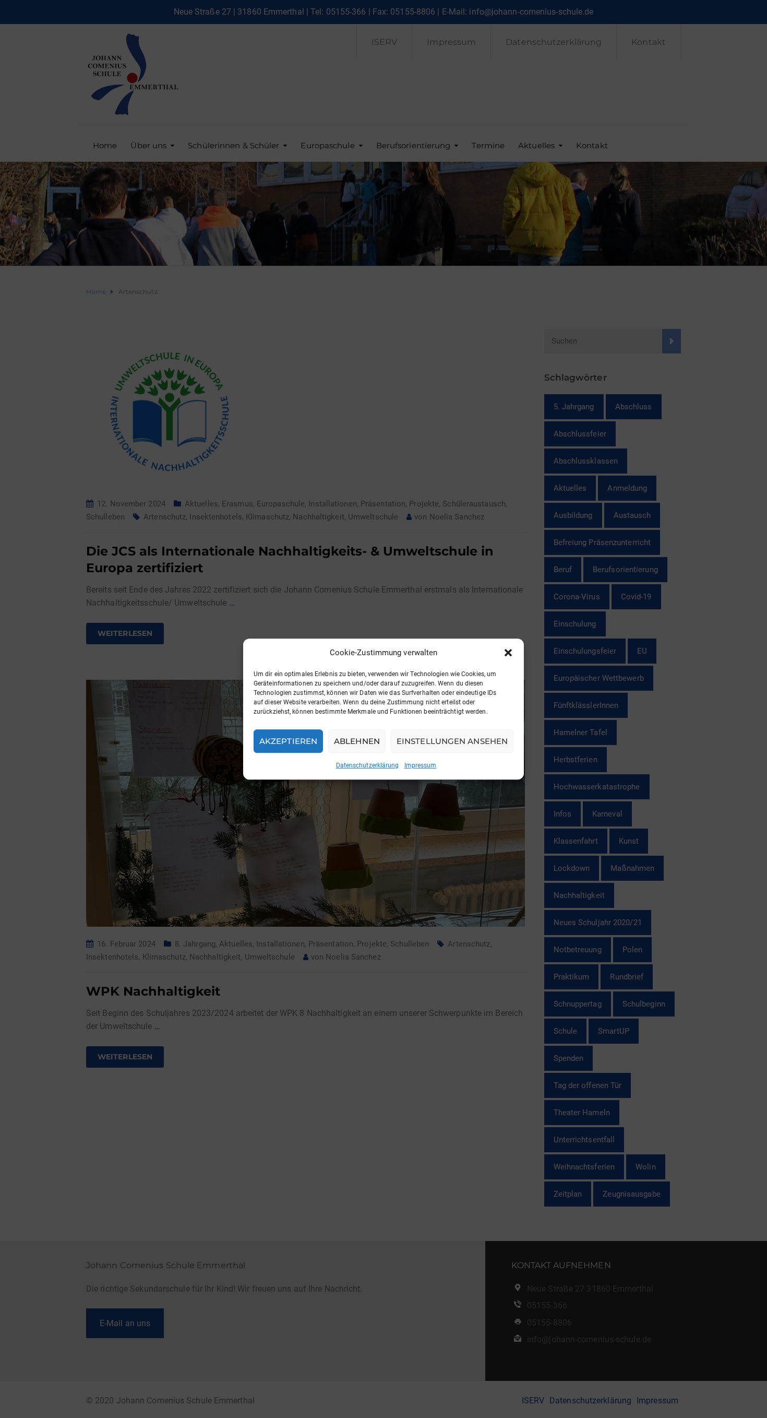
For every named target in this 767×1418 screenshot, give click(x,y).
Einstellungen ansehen (452, 741)
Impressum (420, 765)
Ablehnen (357, 741)
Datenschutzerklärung (367, 765)
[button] (508, 652)
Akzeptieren (288, 741)
